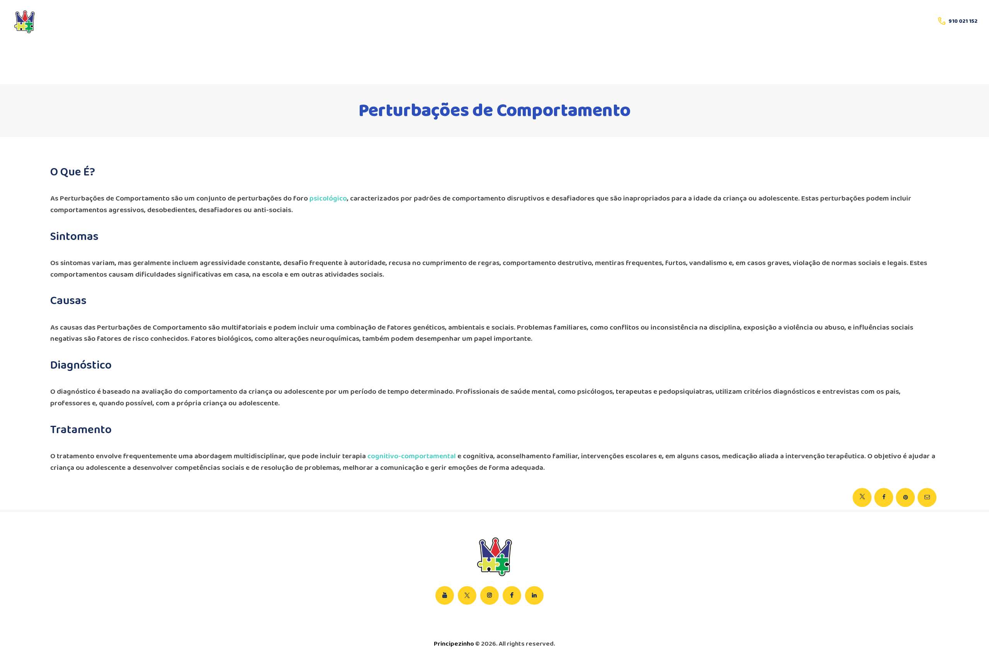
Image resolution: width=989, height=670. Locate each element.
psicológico (328, 198)
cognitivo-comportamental (411, 456)
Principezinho (454, 644)
